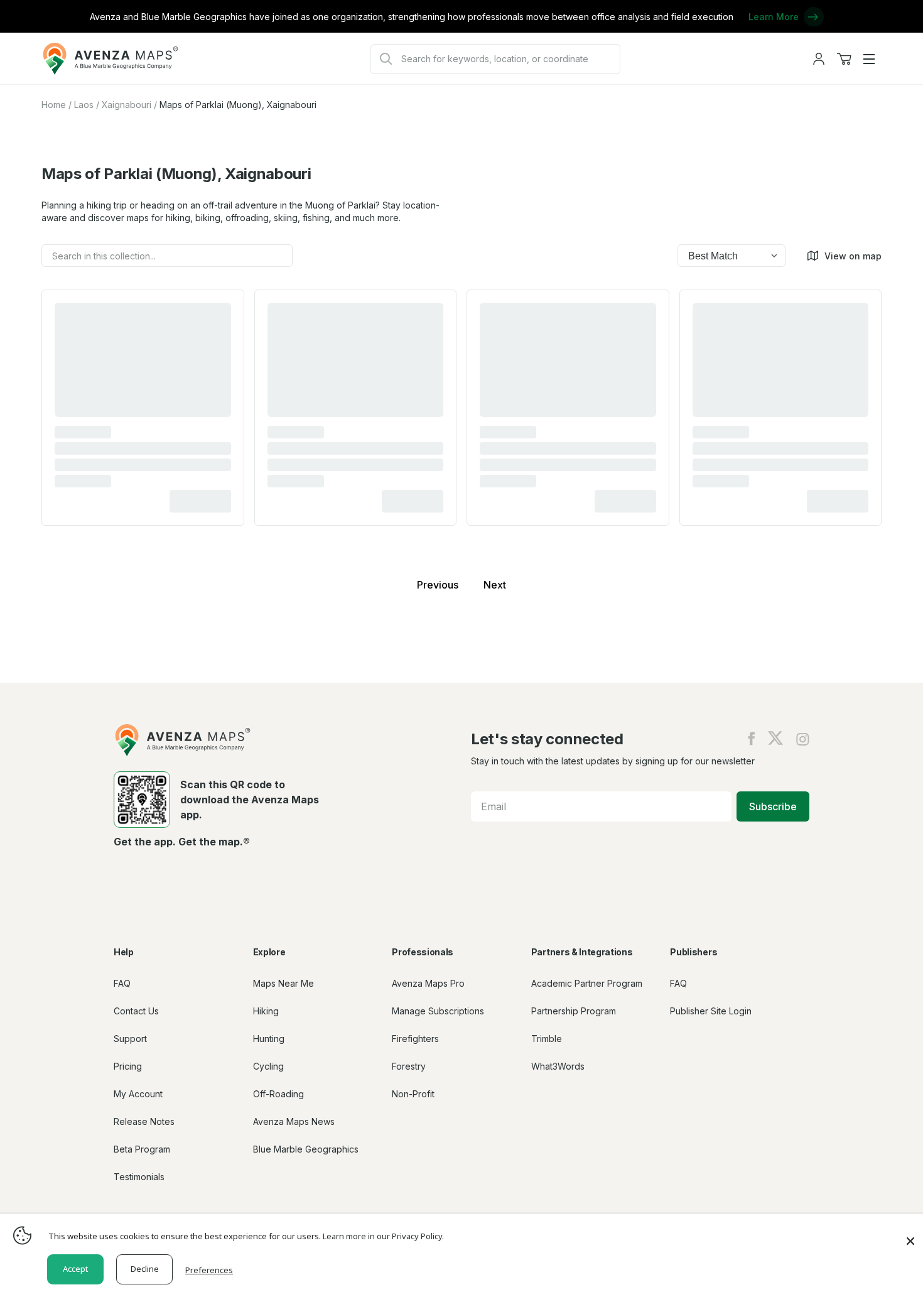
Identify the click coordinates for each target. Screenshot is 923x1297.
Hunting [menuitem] (268, 1038)
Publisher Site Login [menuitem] (711, 1011)
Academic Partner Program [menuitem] (586, 983)
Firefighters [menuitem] (415, 1038)
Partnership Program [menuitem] (573, 1011)
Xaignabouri (126, 104)
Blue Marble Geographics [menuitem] (306, 1149)
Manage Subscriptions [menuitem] (438, 1011)
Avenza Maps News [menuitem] (294, 1121)
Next (494, 584)
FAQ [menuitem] (122, 983)
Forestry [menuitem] (409, 1066)
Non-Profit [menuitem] (413, 1093)
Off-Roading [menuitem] (278, 1093)
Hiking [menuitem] (266, 1011)
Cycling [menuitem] (268, 1066)
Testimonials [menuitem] (139, 1176)
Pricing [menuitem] (128, 1066)
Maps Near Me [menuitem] (283, 983)
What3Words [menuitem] (558, 1066)
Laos (84, 104)
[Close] (910, 1235)
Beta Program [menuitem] (142, 1149)
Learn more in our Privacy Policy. (383, 1236)
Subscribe (773, 806)
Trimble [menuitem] (546, 1038)
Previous (437, 584)
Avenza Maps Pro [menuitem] (428, 983)
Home (53, 104)
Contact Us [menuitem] (136, 1011)
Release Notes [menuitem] (144, 1121)
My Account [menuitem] (138, 1093)
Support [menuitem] (130, 1038)
